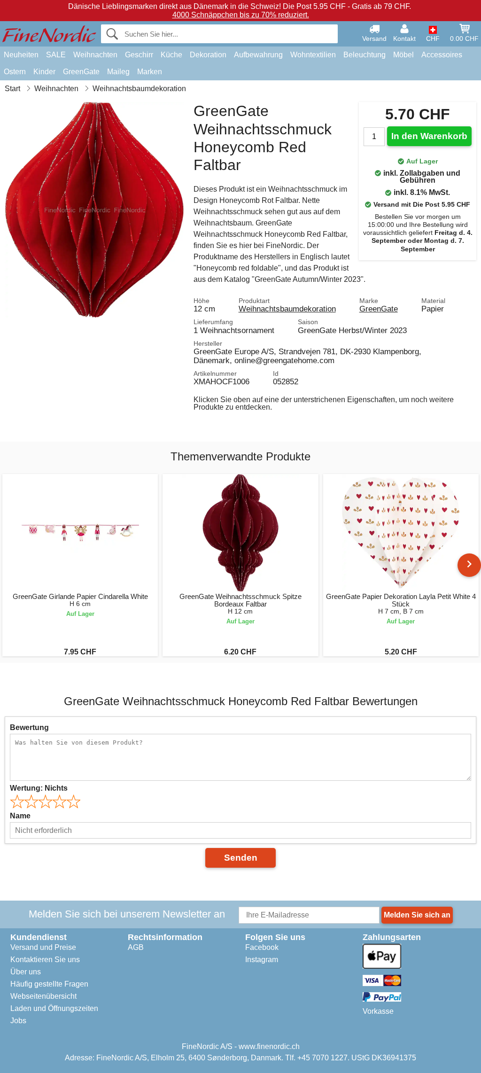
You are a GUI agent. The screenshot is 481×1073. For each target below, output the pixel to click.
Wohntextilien (313, 55)
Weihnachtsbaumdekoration (287, 308)
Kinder (44, 72)
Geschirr (139, 55)
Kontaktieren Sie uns (45, 960)
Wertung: (39, 788)
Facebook (262, 947)
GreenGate (81, 72)
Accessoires (441, 55)
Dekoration (208, 55)
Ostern (15, 72)
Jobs (18, 1021)
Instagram (261, 960)
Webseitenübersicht (43, 996)
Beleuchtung (364, 55)
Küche (171, 55)
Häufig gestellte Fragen (49, 984)
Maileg (118, 72)
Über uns (25, 972)
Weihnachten (95, 55)
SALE (56, 55)
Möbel (403, 55)
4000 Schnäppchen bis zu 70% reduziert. (240, 15)
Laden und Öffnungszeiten (54, 1008)
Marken (149, 72)
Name (20, 816)
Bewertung (29, 727)
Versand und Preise (43, 947)
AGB (136, 947)
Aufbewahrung (258, 55)
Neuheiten (21, 55)
